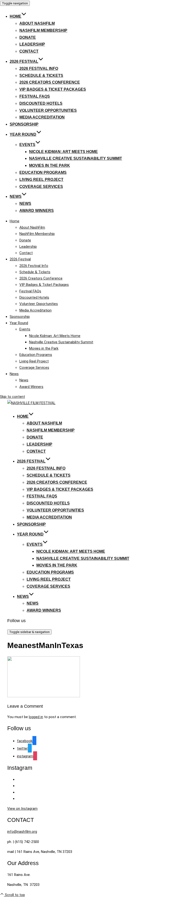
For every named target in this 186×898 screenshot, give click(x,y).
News (16, 196)
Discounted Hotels (40, 103)
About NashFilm (37, 23)
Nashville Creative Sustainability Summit (75, 158)
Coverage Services (41, 186)
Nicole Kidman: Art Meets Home (63, 152)
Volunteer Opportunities (48, 110)
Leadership (32, 44)
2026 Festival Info (38, 68)
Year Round (23, 134)
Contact (29, 51)
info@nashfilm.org (22, 831)
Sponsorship (24, 124)
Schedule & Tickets (41, 75)
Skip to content (12, 396)
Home (15, 16)
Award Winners (36, 210)
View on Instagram (22, 808)
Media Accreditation (42, 117)
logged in (36, 717)
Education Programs (43, 172)
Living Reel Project (41, 179)
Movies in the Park (49, 165)
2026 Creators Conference (49, 82)
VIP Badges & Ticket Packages (52, 89)
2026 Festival (24, 61)
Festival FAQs (34, 96)
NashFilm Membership (43, 30)
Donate (27, 37)
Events (27, 145)
